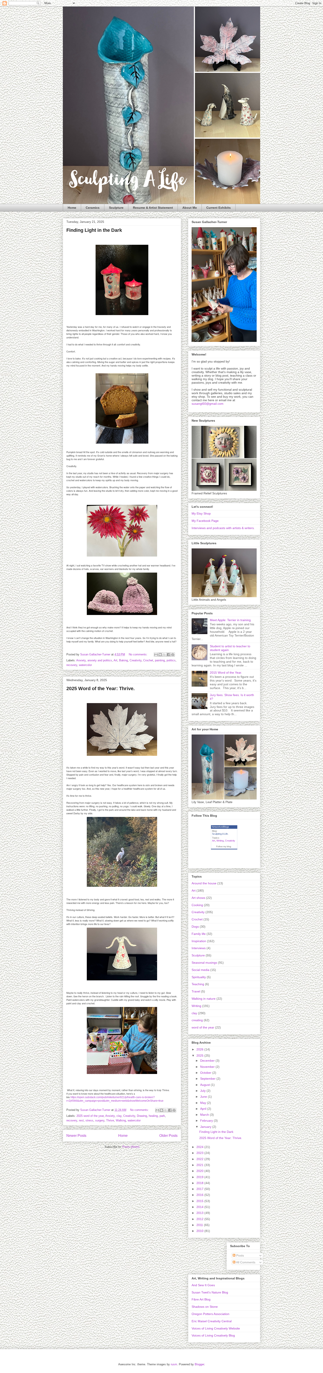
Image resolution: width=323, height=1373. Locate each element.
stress (89, 1120)
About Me (189, 207)
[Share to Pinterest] (173, 654)
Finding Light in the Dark (94, 230)
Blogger (199, 1364)
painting (160, 660)
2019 (200, 1177)
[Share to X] (164, 654)
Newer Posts (76, 1135)
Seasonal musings (204, 962)
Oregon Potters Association (210, 1314)
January (206, 1126)
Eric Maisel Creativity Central (212, 1321)
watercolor (85, 665)
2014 (200, 1207)
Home (72, 207)
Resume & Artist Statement (153, 207)
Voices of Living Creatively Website (216, 1328)
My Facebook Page (205, 520)
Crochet (148, 660)
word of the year (203, 1027)
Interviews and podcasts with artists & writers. (223, 528)
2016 (200, 1195)
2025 (200, 1055)
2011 (200, 1225)
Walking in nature (204, 998)
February (207, 1120)
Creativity (136, 660)
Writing (220, 840)
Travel (196, 991)
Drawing (142, 1115)
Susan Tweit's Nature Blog (210, 1292)
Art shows (198, 898)
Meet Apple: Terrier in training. (231, 620)
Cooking (197, 905)
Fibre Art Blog (201, 1299)
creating (197, 1020)
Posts (239, 1255)
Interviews (199, 948)
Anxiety (81, 660)
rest (81, 1120)
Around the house (204, 883)
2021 (200, 1165)
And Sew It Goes (203, 1285)
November (208, 1066)
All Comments (245, 1262)
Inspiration (199, 941)
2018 (200, 1183)
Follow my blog (223, 846)
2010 (200, 1231)
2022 (200, 1159)
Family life (199, 934)
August (205, 1084)
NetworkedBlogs (220, 826)
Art (115, 660)
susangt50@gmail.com (207, 403)
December (208, 1060)
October (206, 1072)
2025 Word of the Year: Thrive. (100, 688)
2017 (200, 1189)
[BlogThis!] (160, 654)
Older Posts (168, 1135)
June (204, 1096)
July (203, 1090)
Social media (200, 970)
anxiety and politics (99, 660)
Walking (121, 1120)
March (205, 1114)
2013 (200, 1213)
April (203, 1108)
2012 (200, 1219)
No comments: (138, 654)
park (162, 1115)
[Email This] (156, 654)
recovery (71, 665)
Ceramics (93, 207)
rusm (174, 1364)
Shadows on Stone (205, 1306)
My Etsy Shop (201, 513)
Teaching (198, 984)
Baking (123, 660)
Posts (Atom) (130, 1146)
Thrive (110, 1120)
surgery (99, 1120)
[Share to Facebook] (168, 654)
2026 (200, 1049)
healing (153, 1115)
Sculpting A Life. (220, 834)
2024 (200, 1147)
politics (171, 660)
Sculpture (116, 207)
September (208, 1078)
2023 (200, 1153)
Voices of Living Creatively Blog (213, 1335)
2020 (200, 1171)
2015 (200, 1201)
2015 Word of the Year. (226, 672)
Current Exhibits (218, 207)
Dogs (195, 926)
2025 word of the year (90, 1115)
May (203, 1103)
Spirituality (199, 977)
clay (119, 1115)
